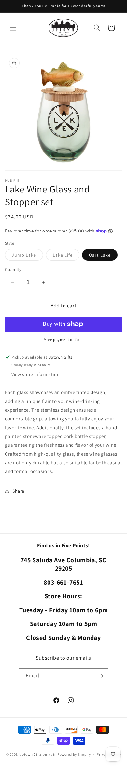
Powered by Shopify (74, 754)
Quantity (13, 269)
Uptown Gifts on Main (37, 754)
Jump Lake (27, 256)
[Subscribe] (100, 675)
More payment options (64, 339)
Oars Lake (100, 255)
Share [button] (18, 491)
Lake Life (66, 256)
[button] (13, 27)
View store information (35, 374)
